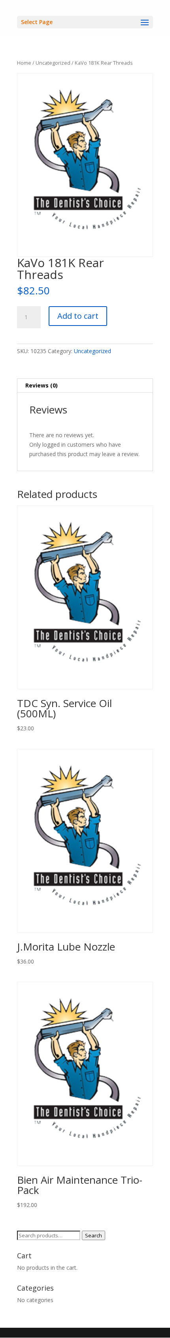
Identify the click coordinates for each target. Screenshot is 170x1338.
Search (93, 1235)
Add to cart (77, 316)
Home (24, 62)
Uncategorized (53, 62)
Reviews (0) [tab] (41, 385)
